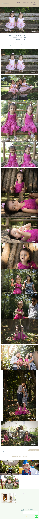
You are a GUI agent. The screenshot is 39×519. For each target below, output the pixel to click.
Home (18, 2)
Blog (28, 2)
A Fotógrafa (34, 2)
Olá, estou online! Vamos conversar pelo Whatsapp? (29, 512)
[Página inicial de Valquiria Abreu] (8, 3)
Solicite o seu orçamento (34, 450)
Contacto (34, 4)
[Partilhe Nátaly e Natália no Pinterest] (3, 451)
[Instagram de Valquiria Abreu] (21, 512)
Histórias (24, 2)
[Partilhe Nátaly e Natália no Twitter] (1, 451)
